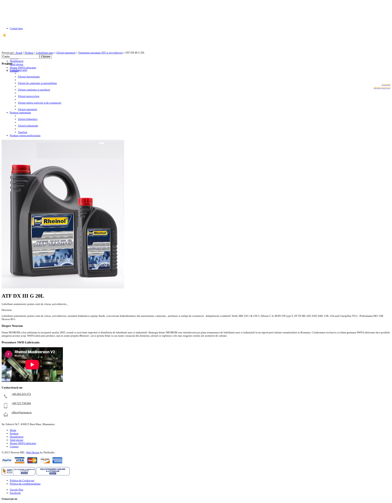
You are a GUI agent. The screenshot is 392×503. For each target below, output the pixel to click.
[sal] (18, 474)
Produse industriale (20, 112)
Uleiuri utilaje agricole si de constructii (39, 102)
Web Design (32, 452)
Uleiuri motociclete (28, 96)
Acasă (19, 52)
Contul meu (16, 28)
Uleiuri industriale (28, 125)
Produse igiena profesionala (25, 135)
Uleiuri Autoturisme (29, 76)
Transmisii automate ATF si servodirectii (100, 52)
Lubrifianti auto (45, 52)
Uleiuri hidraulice (28, 119)
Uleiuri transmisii (66, 52)
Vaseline (22, 132)
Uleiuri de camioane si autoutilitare (37, 83)
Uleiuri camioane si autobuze (34, 89)
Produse (29, 52)
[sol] (53, 474)
